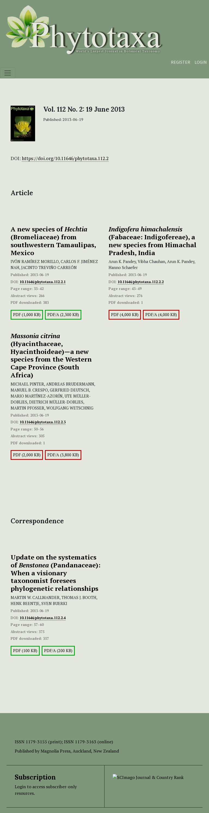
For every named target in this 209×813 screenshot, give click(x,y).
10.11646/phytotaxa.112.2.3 (43, 422)
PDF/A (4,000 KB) (161, 314)
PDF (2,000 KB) (27, 454)
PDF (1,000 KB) (27, 314)
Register (180, 62)
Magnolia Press (55, 751)
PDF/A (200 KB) (58, 650)
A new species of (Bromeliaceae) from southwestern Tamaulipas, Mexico (53, 240)
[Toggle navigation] (7, 73)
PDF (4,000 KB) (125, 314)
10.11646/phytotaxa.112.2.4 (43, 617)
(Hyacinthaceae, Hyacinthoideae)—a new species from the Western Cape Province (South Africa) (51, 355)
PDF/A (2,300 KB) (63, 314)
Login (201, 62)
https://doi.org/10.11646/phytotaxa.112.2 (65, 158)
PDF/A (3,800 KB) (63, 454)
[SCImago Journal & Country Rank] (148, 777)
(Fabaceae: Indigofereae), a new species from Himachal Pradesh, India (152, 240)
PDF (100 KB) (25, 650)
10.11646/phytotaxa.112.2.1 (43, 281)
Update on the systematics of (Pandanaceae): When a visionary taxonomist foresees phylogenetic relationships (55, 572)
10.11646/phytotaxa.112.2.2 (141, 281)
